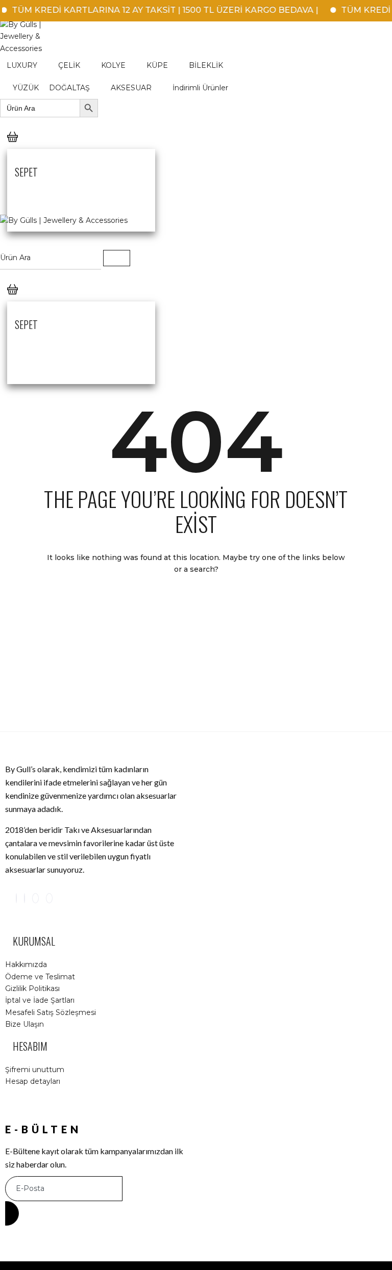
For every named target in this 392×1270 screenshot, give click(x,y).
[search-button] (116, 258)
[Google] (35, 898)
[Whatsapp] (49, 898)
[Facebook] (24, 898)
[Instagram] (16, 898)
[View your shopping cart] (12, 147)
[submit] (12, 1213)
